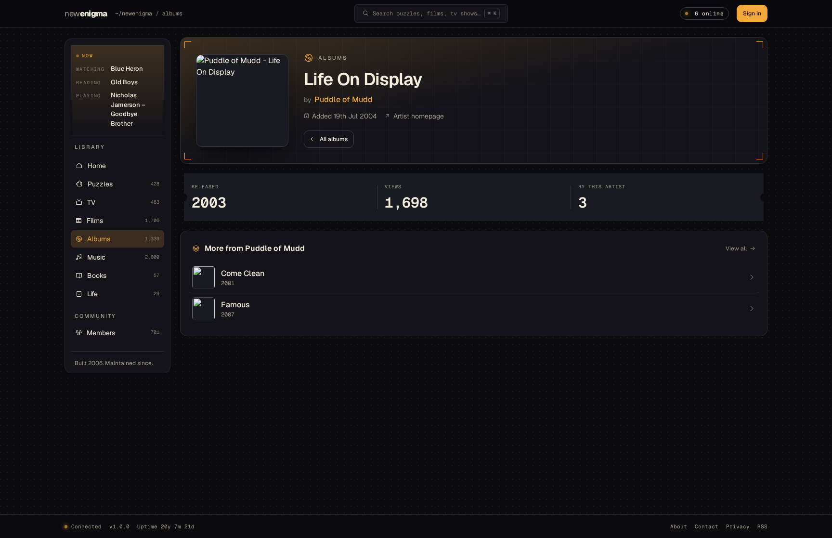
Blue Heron (127, 69)
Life (123, 293)
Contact (706, 526)
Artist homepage (418, 116)
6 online (709, 13)
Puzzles (123, 184)
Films (123, 220)
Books (123, 275)
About (678, 526)
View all (736, 248)
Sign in (752, 13)
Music (123, 257)
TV (123, 202)
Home (97, 165)
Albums (123, 239)
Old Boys (124, 82)
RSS (762, 526)
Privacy (738, 526)
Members (123, 332)
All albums (334, 139)
